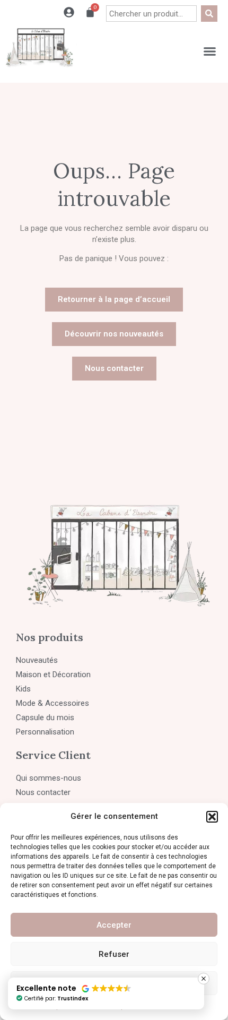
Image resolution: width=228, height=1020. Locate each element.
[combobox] (151, 13)
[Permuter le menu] (209, 51)
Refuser (114, 954)
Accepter (114, 925)
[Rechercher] (209, 13)
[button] (212, 816)
